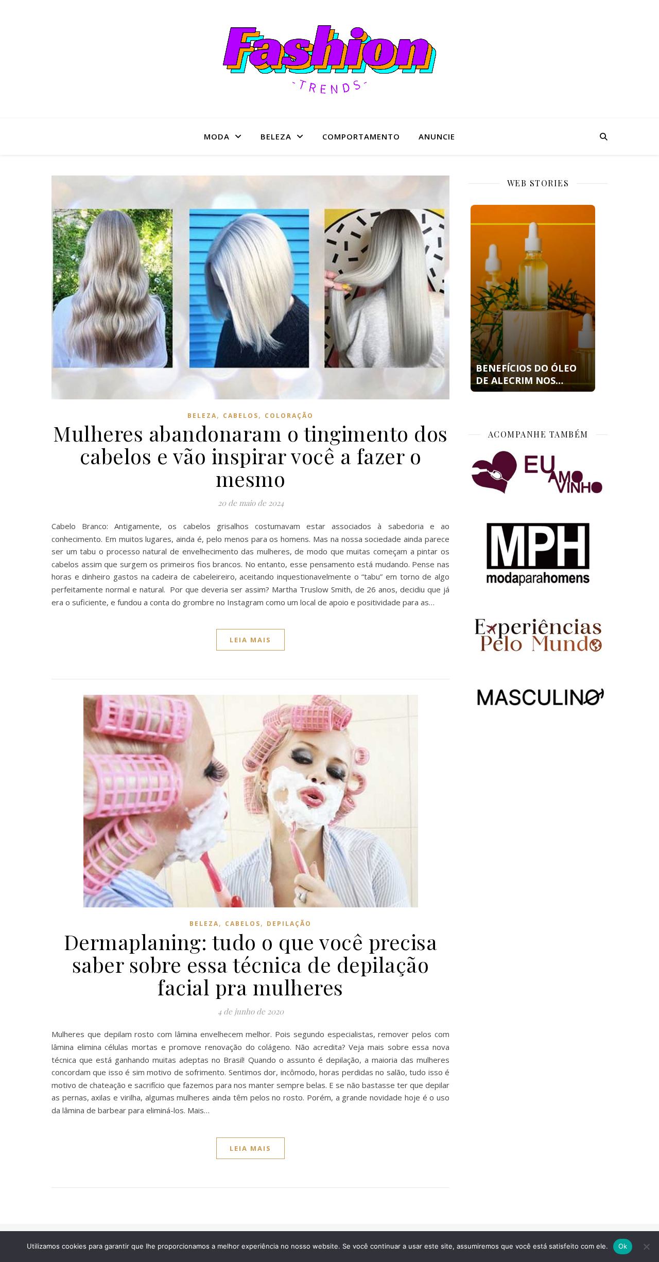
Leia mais (250, 639)
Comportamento (361, 136)
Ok (623, 1246)
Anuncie (437, 136)
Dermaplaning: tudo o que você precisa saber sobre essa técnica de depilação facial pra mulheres (251, 964)
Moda (217, 136)
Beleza (276, 136)
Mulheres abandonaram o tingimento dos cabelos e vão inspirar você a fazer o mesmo (250, 455)
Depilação (289, 923)
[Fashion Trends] (329, 59)
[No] (646, 1246)
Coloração (289, 415)
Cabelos (240, 415)
